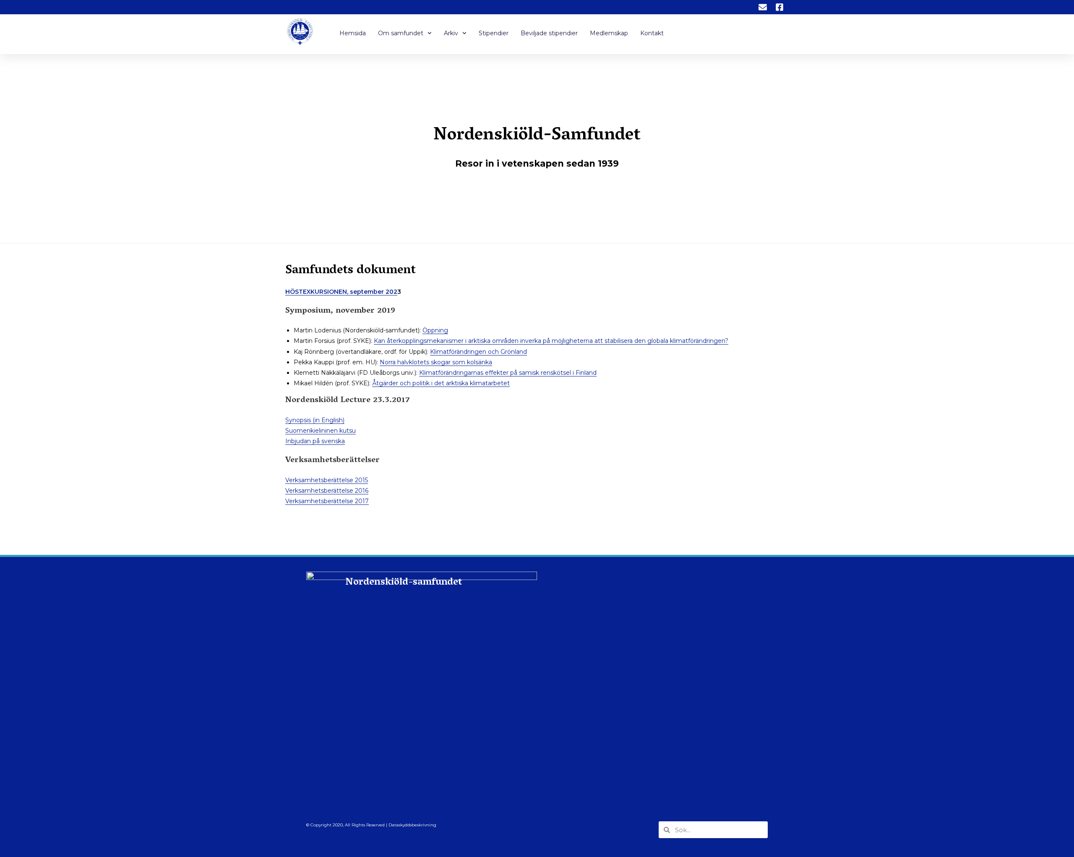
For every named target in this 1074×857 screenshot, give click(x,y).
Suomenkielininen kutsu (320, 430)
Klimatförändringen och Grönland (478, 351)
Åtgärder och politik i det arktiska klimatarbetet (441, 383)
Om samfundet (400, 33)
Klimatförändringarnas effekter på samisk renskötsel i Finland (508, 372)
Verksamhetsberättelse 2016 (326, 490)
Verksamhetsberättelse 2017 (327, 501)
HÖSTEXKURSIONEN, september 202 (341, 291)
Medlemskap (609, 33)
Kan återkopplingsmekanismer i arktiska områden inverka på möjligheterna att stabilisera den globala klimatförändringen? (551, 341)
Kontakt (652, 33)
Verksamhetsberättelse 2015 (326, 480)
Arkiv (451, 33)
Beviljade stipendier (549, 33)
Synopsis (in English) (314, 420)
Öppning (435, 330)
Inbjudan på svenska (315, 441)
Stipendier (493, 33)
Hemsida (352, 33)
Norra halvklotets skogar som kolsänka (436, 362)
